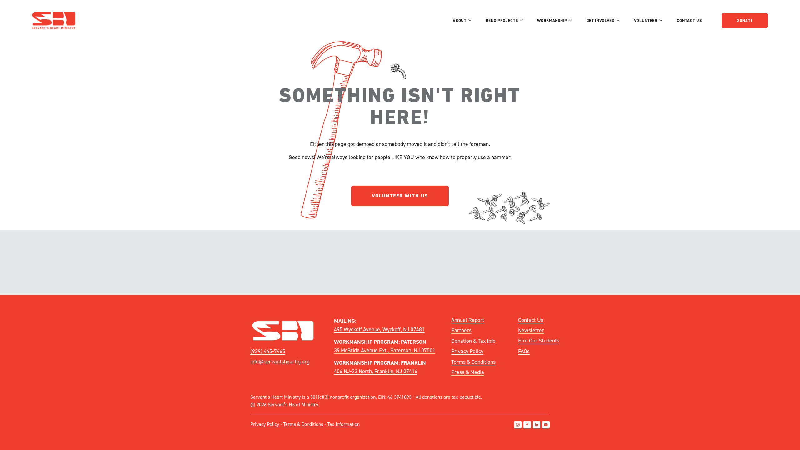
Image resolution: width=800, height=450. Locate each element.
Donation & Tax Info (473, 341)
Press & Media (467, 372)
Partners (461, 330)
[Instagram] (518, 424)
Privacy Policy (467, 351)
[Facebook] (527, 424)
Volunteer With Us (400, 195)
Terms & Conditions (473, 361)
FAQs (524, 351)
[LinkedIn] (536, 424)
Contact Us (689, 20)
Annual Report (467, 320)
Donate (745, 20)
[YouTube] (546, 424)
